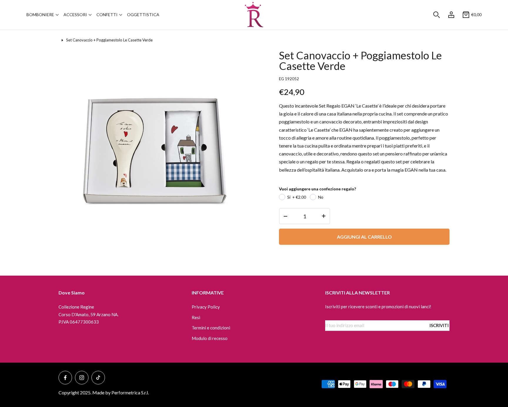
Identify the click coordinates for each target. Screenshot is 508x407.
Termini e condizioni (211, 327)
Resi (196, 317)
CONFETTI (107, 14)
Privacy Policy (206, 306)
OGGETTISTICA (143, 14)
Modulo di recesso (210, 338)
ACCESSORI (75, 14)
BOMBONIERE (40, 14)
